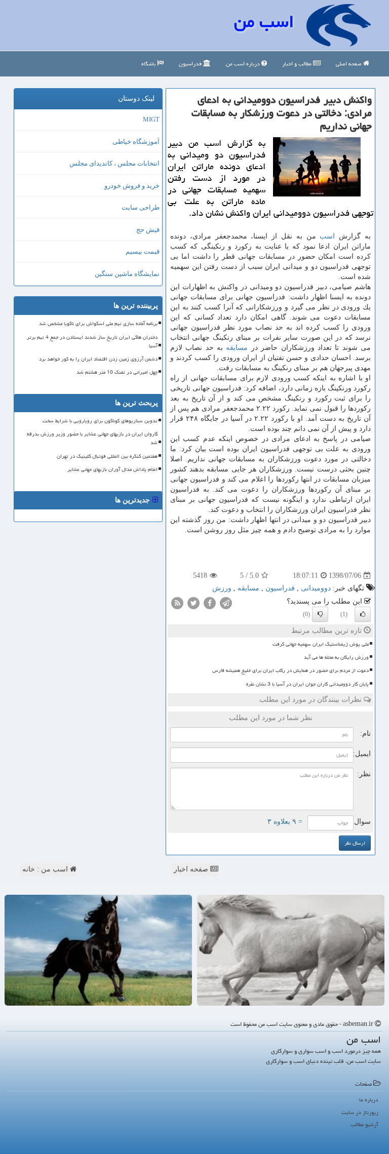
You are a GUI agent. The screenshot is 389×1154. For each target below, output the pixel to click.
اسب (327, 236)
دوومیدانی (316, 588)
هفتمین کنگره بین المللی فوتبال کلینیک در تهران (107, 456)
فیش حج (148, 229)
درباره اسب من (243, 63)
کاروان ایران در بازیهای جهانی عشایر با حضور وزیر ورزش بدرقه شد (92, 438)
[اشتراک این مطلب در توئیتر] (193, 603)
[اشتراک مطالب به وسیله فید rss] (177, 603)
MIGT (151, 119)
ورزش (221, 588)
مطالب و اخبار (297, 63)
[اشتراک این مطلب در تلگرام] (226, 603)
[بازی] (290, 950)
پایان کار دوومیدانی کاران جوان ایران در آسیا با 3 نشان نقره (307, 684)
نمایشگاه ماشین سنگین (127, 273)
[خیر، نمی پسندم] (320, 614)
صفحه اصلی (349, 63)
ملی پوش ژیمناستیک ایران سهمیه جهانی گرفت (321, 644)
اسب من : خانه (46, 869)
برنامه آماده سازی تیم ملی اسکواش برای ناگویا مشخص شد (98, 324)
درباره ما (368, 1099)
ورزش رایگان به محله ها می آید (336, 657)
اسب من (264, 21)
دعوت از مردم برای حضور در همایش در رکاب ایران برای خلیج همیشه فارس (290, 670)
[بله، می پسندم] (363, 614)
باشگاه (149, 63)
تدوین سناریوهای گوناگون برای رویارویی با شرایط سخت (100, 421)
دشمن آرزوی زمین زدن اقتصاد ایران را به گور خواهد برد (98, 359)
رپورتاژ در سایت (359, 1112)
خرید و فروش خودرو (132, 185)
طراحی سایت (141, 207)
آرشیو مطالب (364, 1124)
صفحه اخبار (192, 869)
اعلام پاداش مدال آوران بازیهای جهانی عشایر (112, 469)
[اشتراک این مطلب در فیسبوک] (210, 603)
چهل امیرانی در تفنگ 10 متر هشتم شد (117, 372)
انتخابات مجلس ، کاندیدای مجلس (114, 163)
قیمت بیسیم (143, 251)
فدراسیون (191, 63)
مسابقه (237, 347)
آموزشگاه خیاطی (136, 141)
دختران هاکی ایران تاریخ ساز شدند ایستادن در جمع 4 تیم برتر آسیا (92, 341)
